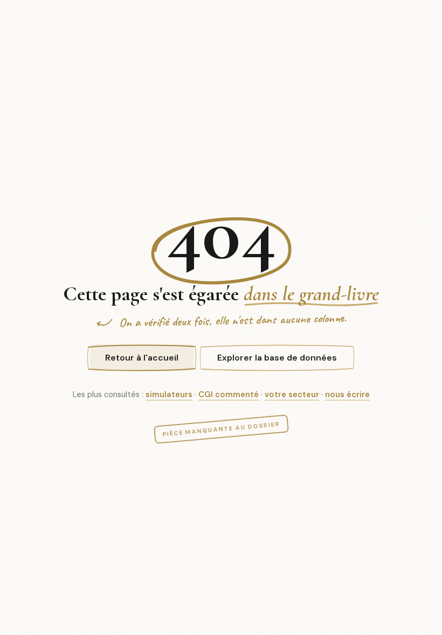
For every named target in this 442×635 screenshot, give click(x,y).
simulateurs (169, 394)
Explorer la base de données (277, 357)
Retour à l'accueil (141, 357)
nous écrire (347, 394)
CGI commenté (228, 394)
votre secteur (292, 394)
